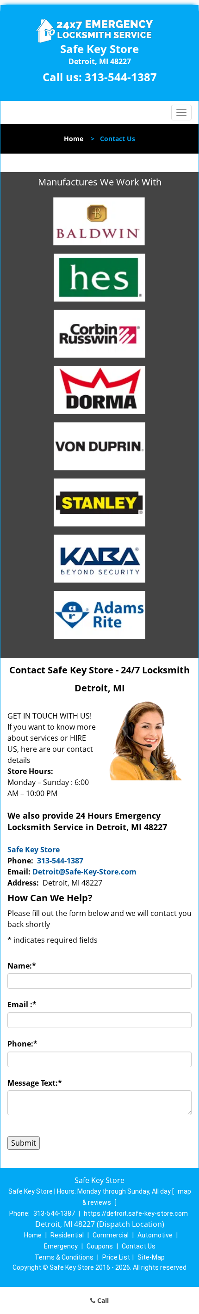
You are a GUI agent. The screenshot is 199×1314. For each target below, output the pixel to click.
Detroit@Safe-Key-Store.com (84, 872)
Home (73, 138)
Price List (116, 1257)
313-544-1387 (121, 76)
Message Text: (34, 1083)
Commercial (111, 1235)
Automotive (155, 1235)
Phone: (22, 1044)
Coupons (100, 1246)
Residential (67, 1235)
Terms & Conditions (64, 1257)
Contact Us (138, 1246)
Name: (21, 966)
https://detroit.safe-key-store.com (136, 1213)
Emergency (61, 1246)
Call (102, 1300)
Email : (22, 1004)
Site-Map (151, 1257)
